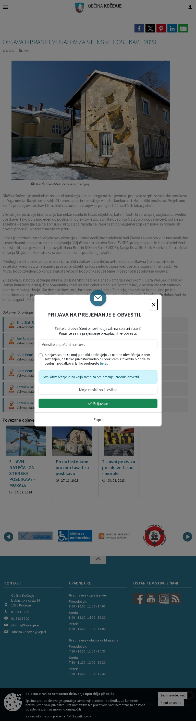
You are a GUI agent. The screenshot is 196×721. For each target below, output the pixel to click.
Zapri (98, 419)
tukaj (103, 363)
